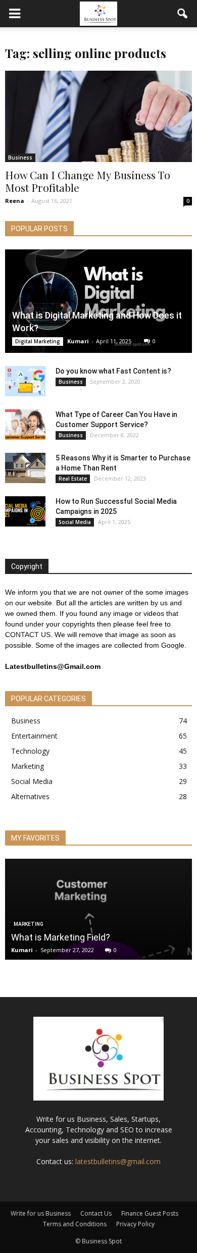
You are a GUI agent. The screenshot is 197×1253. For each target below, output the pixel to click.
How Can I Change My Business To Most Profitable (87, 181)
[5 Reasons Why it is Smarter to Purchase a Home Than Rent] (25, 468)
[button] (183, 13)
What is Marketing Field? (60, 937)
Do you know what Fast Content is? (113, 371)
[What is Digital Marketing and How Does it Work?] (98, 301)
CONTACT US (28, 635)
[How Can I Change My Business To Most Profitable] (98, 116)
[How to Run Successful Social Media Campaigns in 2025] (25, 511)
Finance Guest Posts (149, 1213)
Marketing (27, 766)
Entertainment (34, 736)
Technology (30, 751)
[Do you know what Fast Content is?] (25, 381)
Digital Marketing (37, 341)
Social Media (75, 522)
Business (20, 157)
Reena (14, 200)
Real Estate (73, 478)
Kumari (78, 341)
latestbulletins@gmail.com (118, 1161)
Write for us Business (41, 1213)
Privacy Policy (135, 1224)
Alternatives (30, 796)
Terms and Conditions (75, 1224)
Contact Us (96, 1213)
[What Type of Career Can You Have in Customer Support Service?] (25, 424)
